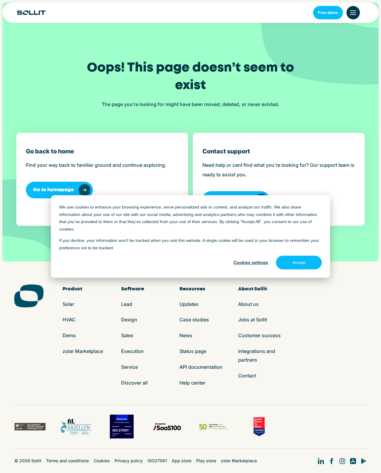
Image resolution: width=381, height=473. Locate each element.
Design (129, 320)
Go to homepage (53, 190)
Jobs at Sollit (252, 320)
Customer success (259, 335)
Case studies (194, 320)
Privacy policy (129, 460)
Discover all (134, 383)
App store (181, 460)
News (185, 335)
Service (129, 367)
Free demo (328, 12)
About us (248, 304)
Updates (189, 304)
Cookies (102, 460)
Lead (126, 304)
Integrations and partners (256, 355)
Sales (127, 335)
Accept (299, 262)
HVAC (69, 320)
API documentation (200, 367)
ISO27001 (157, 460)
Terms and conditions (67, 460)
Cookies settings (251, 262)
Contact (247, 376)
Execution (132, 351)
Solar (68, 304)
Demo (69, 335)
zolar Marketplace (83, 351)
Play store (206, 460)
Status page (192, 351)
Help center (192, 383)
